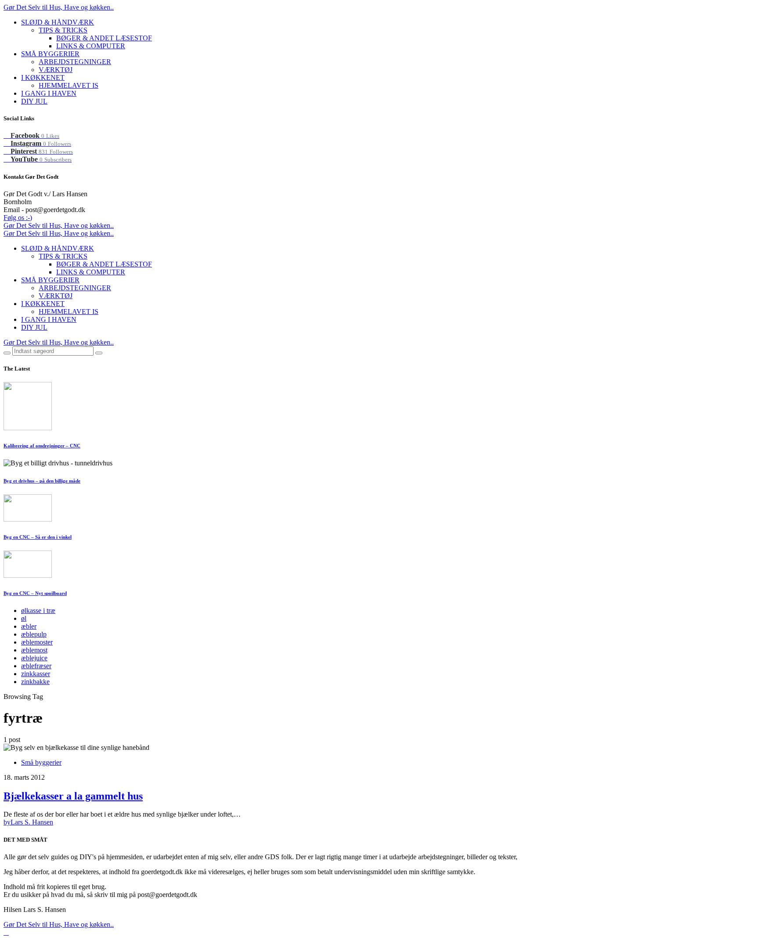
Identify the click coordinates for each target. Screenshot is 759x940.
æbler (28, 626)
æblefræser (36, 666)
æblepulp (34, 634)
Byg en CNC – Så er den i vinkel (38, 537)
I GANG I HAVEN (48, 93)
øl (23, 618)
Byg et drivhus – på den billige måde (42, 480)
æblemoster (37, 642)
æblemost (34, 650)
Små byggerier (41, 762)
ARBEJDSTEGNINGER (75, 61)
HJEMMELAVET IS (68, 85)
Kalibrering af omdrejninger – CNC (42, 445)
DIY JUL (34, 101)
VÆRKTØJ (55, 69)
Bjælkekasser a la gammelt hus (73, 796)
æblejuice (34, 658)
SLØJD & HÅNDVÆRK (57, 22)
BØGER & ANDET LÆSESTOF (104, 38)
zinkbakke (35, 681)
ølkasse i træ (38, 610)
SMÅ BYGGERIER (50, 54)
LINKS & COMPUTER (90, 46)
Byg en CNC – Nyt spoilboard (35, 593)
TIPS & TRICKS (63, 30)
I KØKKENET (43, 77)
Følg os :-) (18, 217)
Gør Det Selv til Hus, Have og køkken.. (59, 7)
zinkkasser (35, 673)
